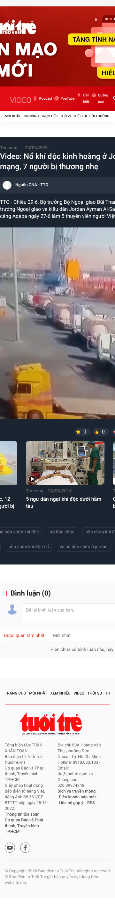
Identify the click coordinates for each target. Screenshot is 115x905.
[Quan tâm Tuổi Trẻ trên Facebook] (25, 848)
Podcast (45, 98)
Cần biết (86, 98)
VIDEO (21, 100)
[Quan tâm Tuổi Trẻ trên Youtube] (10, 848)
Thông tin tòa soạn (22, 814)
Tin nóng (31, 116)
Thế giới (80, 116)
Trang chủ (15, 693)
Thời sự (95, 693)
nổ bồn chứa (62, 532)
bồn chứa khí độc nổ (29, 546)
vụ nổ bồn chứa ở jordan (84, 546)
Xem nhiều (60, 693)
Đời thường (99, 116)
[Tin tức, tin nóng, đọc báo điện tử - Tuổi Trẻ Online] (6, 98)
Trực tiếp (49, 116)
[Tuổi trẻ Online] (51, 723)
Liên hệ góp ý (71, 803)
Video (78, 693)
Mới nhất (13, 116)
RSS (91, 803)
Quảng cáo (103, 98)
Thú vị (65, 116)
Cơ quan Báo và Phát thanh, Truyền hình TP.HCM (24, 826)
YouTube (67, 98)
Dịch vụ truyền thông (76, 791)
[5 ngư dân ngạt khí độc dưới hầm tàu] (65, 463)
